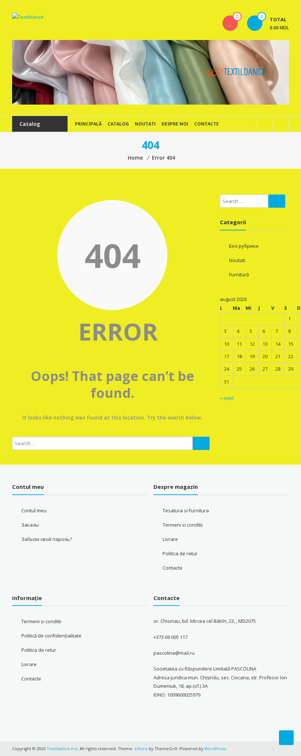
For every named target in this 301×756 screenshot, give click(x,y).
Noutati (145, 124)
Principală (88, 124)
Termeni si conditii (183, 524)
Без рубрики (243, 246)
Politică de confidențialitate (51, 635)
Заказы (30, 524)
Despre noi (175, 124)
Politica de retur (180, 553)
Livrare (170, 539)
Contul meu (34, 510)
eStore (141, 748)
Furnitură (239, 274)
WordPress (215, 748)
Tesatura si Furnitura (186, 510)
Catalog (118, 124)
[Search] (201, 443)
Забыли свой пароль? (46, 539)
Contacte (206, 124)
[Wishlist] (230, 23)
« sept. (227, 398)
